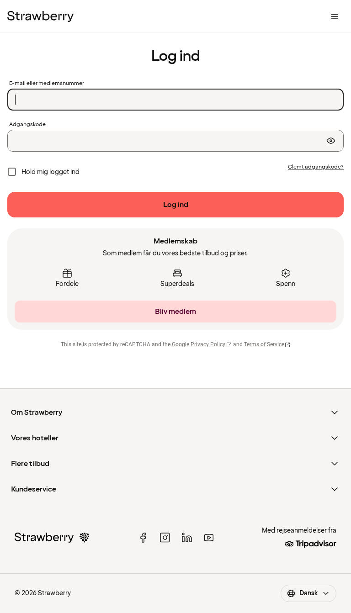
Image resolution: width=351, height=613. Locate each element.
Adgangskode (27, 125)
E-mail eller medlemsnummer (46, 83)
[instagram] (165, 537)
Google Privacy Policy (198, 344)
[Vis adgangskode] (331, 140)
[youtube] (208, 537)
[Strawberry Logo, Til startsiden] (40, 16)
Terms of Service (264, 344)
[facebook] (143, 537)
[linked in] (186, 537)
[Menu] (334, 16)
